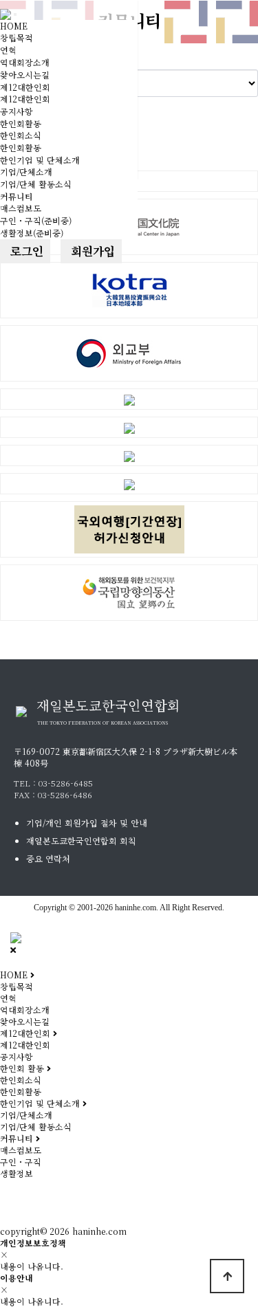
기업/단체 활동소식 (36, 184)
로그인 (25, 251)
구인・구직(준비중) (36, 220)
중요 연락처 (48, 858)
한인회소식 (20, 135)
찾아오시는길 (25, 74)
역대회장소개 (25, 62)
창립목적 (16, 37)
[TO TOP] (227, 1276)
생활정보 (16, 1173)
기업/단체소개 (26, 171)
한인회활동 (20, 123)
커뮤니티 (16, 196)
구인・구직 (20, 1161)
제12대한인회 (25, 87)
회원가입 (91, 251)
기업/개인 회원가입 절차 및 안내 (86, 822)
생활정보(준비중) (31, 233)
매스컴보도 (20, 208)
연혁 (8, 50)
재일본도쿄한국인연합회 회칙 (81, 840)
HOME (14, 26)
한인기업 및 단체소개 (40, 160)
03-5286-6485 (66, 783)
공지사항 (16, 111)
